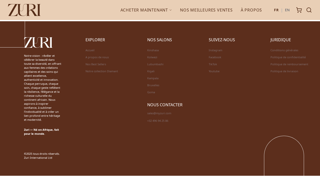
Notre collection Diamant (102, 71)
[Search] (309, 10)
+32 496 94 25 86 (157, 120)
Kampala (152, 78)
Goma (151, 92)
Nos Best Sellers (96, 64)
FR (276, 10)
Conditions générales (284, 50)
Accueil (90, 50)
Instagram (215, 50)
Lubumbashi (155, 64)
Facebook (215, 57)
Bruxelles (153, 85)
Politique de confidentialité (288, 57)
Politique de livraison (284, 71)
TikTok (213, 64)
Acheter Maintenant (144, 10)
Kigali (150, 71)
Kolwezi (152, 57)
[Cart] (299, 10)
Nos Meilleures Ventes (206, 10)
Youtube (214, 71)
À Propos (251, 10)
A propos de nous (97, 57)
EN (287, 10)
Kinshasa (153, 50)
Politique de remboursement (289, 64)
